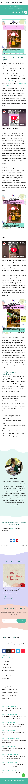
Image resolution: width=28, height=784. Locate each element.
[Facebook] (13, 12)
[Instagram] (16, 12)
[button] (11, 540)
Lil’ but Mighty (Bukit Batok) (9, 762)
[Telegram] (22, 12)
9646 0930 (5, 655)
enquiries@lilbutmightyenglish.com (12, 657)
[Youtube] (19, 12)
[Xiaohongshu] (25, 12)
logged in (13, 528)
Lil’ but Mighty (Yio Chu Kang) (10, 754)
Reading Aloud (10, 81)
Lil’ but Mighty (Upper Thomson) (10, 770)
